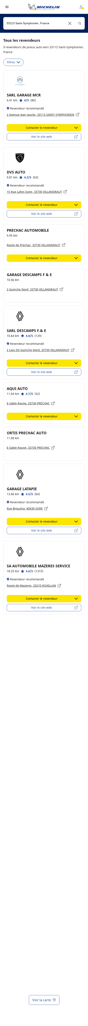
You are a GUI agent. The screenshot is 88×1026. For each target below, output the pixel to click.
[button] (70, 23)
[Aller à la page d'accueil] (44, 7)
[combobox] (44, 23)
